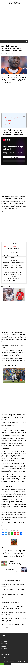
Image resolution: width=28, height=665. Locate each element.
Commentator (9, 124)
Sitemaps (3, 657)
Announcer (8, 120)
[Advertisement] (14, 26)
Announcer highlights (10, 121)
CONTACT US (4, 641)
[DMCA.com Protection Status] (5, 664)
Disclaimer (3, 646)
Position (6, 246)
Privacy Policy (4, 643)
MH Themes (22, 661)
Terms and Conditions (6, 651)
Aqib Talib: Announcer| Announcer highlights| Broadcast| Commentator (13, 118)
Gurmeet (14, 53)
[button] (26, 42)
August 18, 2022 (6, 53)
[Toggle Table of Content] (23, 115)
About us (3, 639)
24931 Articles (16, 548)
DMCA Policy (4, 648)
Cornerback (14, 246)
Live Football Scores (5, 654)
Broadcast (8, 123)
